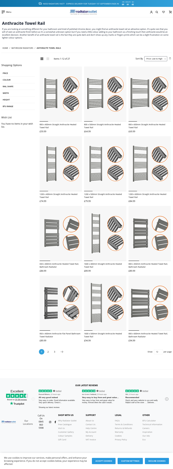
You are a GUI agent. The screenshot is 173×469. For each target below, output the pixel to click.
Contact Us (90, 424)
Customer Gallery (66, 432)
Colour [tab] (7, 80)
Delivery (89, 435)
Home (5, 48)
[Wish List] (163, 12)
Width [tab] (6, 93)
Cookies (118, 435)
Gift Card (62, 439)
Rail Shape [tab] (8, 86)
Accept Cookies (103, 461)
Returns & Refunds (123, 428)
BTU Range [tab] (8, 106)
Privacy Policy (121, 439)
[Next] (62, 351)
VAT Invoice (91, 439)
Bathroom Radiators (22, 48)
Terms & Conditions (124, 424)
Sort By (139, 58)
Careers (145, 428)
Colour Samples (65, 435)
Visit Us (61, 428)
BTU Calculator (149, 420)
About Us (90, 420)
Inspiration (147, 432)
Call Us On (41, 417)
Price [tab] (5, 73)
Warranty (119, 432)
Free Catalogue (65, 424)
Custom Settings (130, 461)
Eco (144, 439)
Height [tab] (6, 99)
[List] (48, 58)
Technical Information (152, 424)
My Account (91, 432)
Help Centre (91, 428)
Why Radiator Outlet (67, 420)
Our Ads (146, 435)
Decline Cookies (156, 461)
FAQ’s (117, 420)
